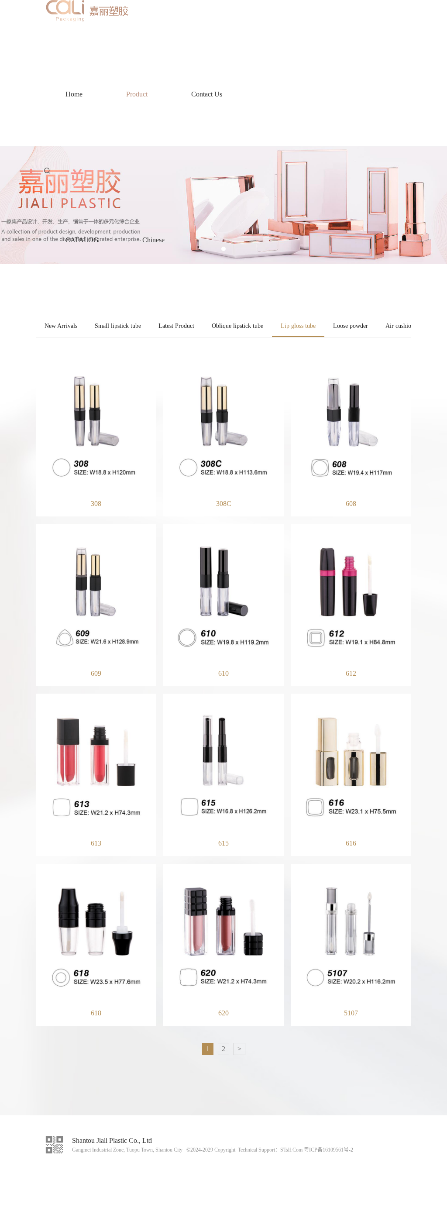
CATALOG (82, 240)
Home (74, 94)
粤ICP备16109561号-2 (328, 1150)
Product (137, 94)
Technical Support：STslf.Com (270, 1150)
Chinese (153, 240)
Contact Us (206, 94)
